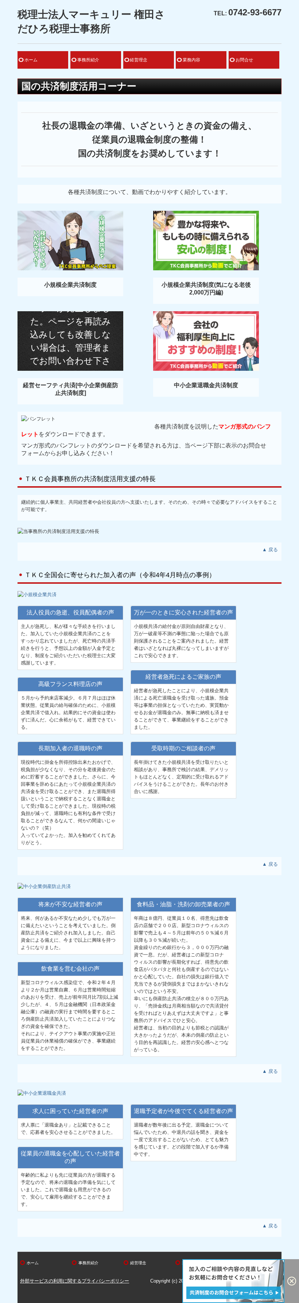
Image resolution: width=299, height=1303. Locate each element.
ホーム (31, 59)
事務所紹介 (88, 59)
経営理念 (138, 59)
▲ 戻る (270, 549)
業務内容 (191, 59)
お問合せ (244, 59)
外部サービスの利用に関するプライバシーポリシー (74, 1281)
